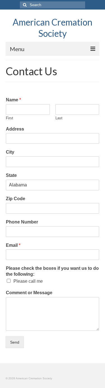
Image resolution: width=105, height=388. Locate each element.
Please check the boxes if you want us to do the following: (52, 271)
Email (13, 245)
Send (14, 342)
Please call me (28, 281)
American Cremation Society (52, 28)
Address (15, 129)
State (11, 175)
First (9, 118)
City (10, 152)
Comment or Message (29, 292)
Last (58, 118)
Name (13, 99)
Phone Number (22, 222)
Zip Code (15, 198)
